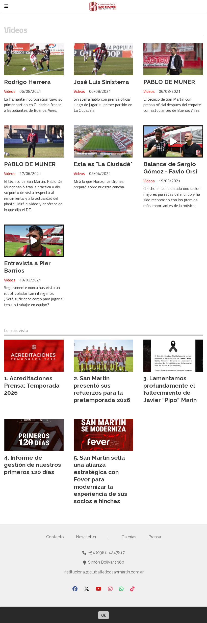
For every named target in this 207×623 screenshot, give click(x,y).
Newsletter (86, 537)
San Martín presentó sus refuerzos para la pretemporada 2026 (102, 389)
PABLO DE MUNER (169, 81)
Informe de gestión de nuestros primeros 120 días (32, 465)
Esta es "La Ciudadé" (103, 164)
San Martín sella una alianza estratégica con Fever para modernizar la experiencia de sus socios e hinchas (100, 479)
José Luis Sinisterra (101, 81)
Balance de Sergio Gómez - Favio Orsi (170, 168)
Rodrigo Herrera (27, 81)
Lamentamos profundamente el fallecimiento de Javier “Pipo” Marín (170, 389)
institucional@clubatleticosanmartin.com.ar (104, 572)
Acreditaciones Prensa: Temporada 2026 (32, 385)
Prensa (154, 537)
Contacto (55, 537)
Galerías (128, 537)
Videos (9, 91)
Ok (103, 615)
